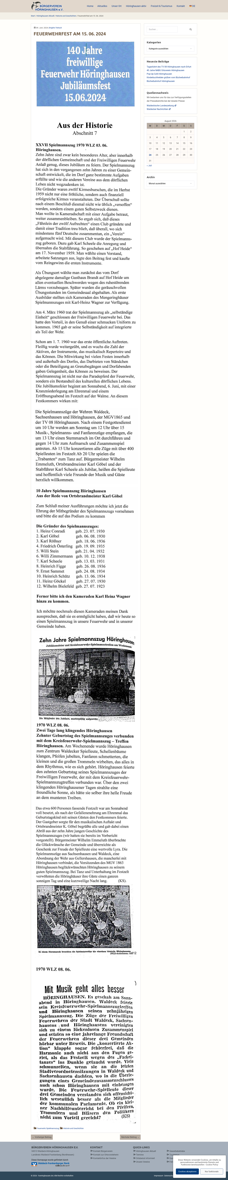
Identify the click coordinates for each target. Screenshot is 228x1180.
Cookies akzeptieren (187, 1171)
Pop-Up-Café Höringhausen (159, 74)
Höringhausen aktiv (136, 6)
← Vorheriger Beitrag (41, 1137)
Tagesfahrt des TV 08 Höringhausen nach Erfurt (169, 67)
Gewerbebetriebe (177, 1151)
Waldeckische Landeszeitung (160, 105)
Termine (140, 1154)
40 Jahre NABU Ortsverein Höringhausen (165, 70)
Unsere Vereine (143, 1162)
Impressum (158, 1176)
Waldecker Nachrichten (157, 109)
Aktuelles (102, 6)
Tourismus (174, 1154)
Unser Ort (117, 6)
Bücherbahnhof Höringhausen (161, 81)
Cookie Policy (212, 1164)
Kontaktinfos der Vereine (104, 1158)
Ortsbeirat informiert (145, 1158)
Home (90, 6)
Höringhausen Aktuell (146, 1151)
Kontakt (181, 6)
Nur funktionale (211, 1171)
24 (150, 155)
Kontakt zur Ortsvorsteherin (105, 1154)
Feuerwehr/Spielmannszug (48, 1128)
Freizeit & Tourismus (162, 6)
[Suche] (190, 29)
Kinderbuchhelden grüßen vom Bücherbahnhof (168, 77)
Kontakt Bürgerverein (103, 1151)
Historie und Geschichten (73, 1128)
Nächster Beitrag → (130, 1137)
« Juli (149, 165)
